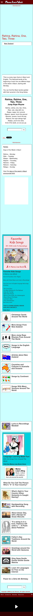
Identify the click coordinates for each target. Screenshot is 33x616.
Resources (21, 594)
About (2, 594)
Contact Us (8, 594)
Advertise (14, 594)
